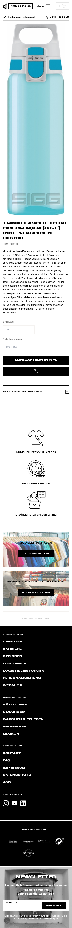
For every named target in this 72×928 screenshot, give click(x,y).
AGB (7, 782)
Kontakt (12, 753)
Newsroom (14, 712)
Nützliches (15, 705)
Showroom (14, 726)
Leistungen (15, 663)
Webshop (12, 685)
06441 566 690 (59, 17)
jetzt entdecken (36, 554)
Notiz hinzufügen (12, 339)
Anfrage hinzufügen (36, 360)
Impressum (14, 768)
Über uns (12, 641)
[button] (7, 921)
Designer (12, 656)
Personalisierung (22, 678)
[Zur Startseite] (5, 6)
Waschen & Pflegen (23, 719)
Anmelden (54, 905)
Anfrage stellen (21, 6)
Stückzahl (8, 322)
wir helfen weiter (36, 592)
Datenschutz (17, 775)
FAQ (6, 760)
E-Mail (11, 902)
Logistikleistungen (24, 671)
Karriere (12, 649)
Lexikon (11, 734)
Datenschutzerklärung (42, 919)
